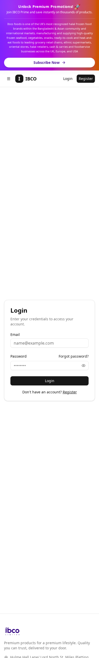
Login (68, 78)
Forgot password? (74, 356)
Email (15, 334)
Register (86, 78)
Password (18, 356)
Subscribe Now (47, 62)
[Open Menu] (8, 78)
